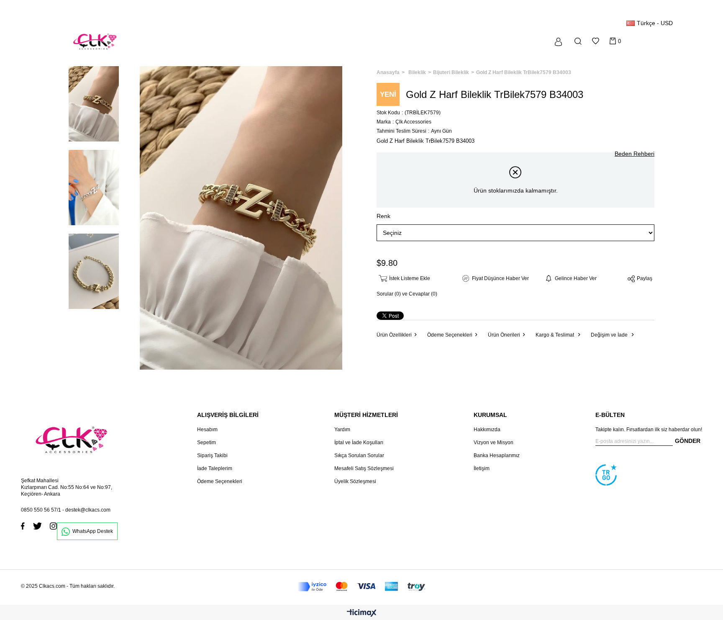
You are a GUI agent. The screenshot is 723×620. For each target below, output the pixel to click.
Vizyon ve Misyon (493, 442)
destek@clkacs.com (87, 510)
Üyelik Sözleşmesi (355, 481)
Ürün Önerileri (504, 335)
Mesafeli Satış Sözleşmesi (364, 468)
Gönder (687, 440)
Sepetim (206, 442)
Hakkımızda (487, 429)
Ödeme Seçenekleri (449, 335)
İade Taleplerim (214, 468)
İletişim (482, 468)
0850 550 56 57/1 (41, 510)
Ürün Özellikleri (394, 335)
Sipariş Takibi (212, 455)
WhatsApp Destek (92, 531)
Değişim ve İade (610, 335)
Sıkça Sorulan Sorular (359, 455)
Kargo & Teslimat (555, 335)
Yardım (342, 429)
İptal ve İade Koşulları (358, 442)
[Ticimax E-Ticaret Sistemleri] (362, 613)
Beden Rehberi (634, 154)
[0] (613, 41)
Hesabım (207, 429)
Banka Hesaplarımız (497, 455)
